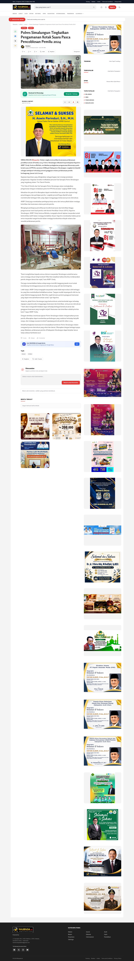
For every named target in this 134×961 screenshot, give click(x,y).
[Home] (101, 7)
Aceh (26, 13)
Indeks (98, 1)
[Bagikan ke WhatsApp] (15, 31)
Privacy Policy (118, 1)
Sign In (112, 7)
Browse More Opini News (113, 81)
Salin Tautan (38, 359)
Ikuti (77, 344)
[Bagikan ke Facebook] (15, 36)
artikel (20, 24)
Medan (15, 13)
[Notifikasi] (106, 7)
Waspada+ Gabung (71, 94)
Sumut (21, 13)
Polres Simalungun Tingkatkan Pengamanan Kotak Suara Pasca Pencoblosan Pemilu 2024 (52, 24)
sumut (25, 24)
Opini (44, 13)
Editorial (38, 13)
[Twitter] (18, 949)
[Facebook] (14, 949)
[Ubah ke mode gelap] (119, 7)
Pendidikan (70, 13)
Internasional (60, 13)
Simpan (33, 338)
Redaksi (93, 1)
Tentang (88, 1)
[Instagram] (23, 949)
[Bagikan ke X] (15, 41)
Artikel (30, 354)
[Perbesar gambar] (77, 58)
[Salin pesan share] (15, 45)
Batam (31, 13)
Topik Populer (89, 91)
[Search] (93, 7)
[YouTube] (27, 949)
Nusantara (51, 13)
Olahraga (79, 13)
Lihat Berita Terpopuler (114, 71)
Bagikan (26, 359)
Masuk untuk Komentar (71, 382)
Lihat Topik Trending (114, 61)
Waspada (15, 24)
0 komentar (42, 338)
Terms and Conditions (107, 1)
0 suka (24, 338)
